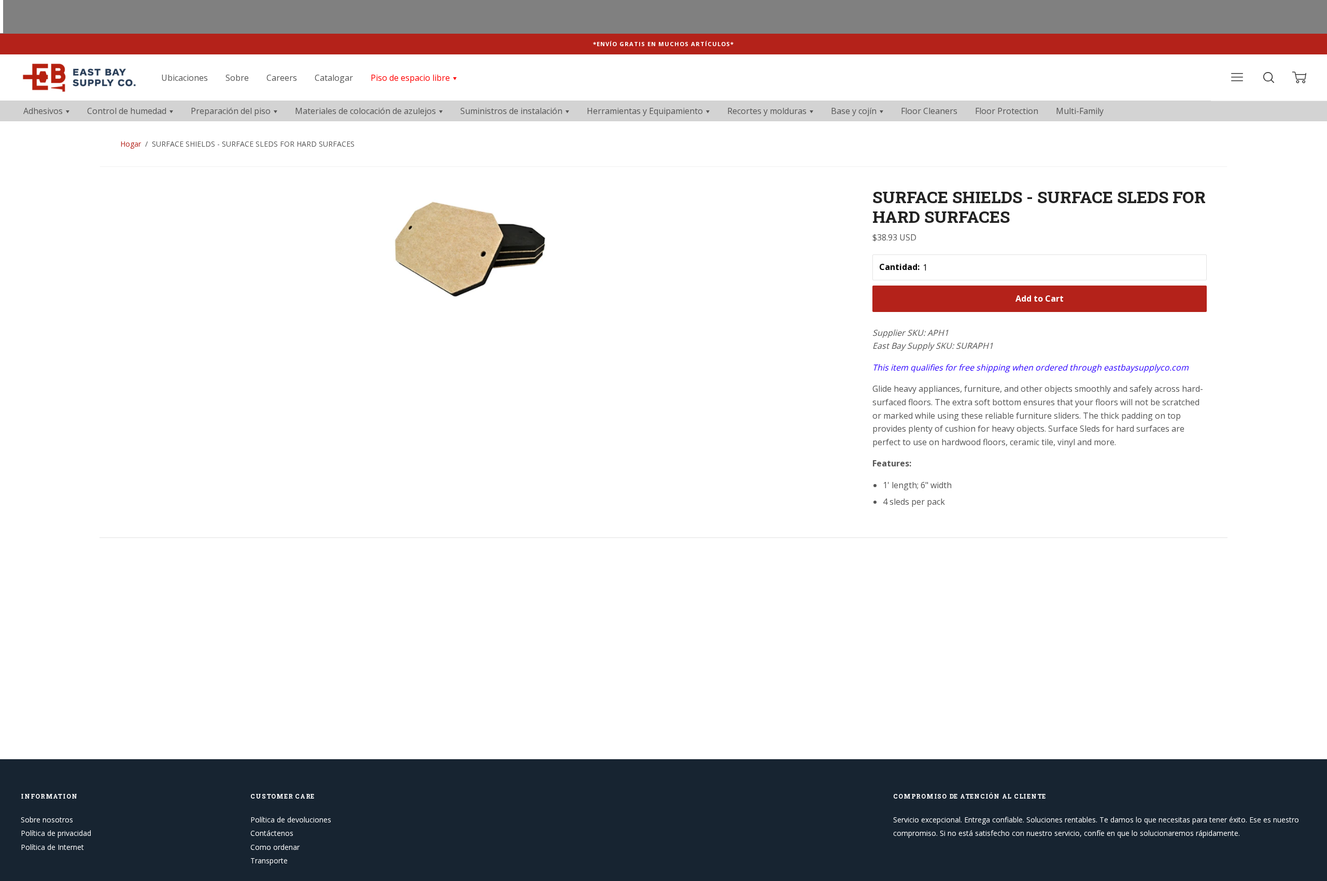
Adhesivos (44, 111)
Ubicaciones (184, 77)
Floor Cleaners (929, 111)
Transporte (269, 860)
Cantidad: (899, 267)
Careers (281, 77)
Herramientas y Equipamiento (646, 111)
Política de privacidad (56, 833)
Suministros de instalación (512, 111)
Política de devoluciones (290, 820)
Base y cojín (855, 111)
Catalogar (334, 77)
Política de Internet (52, 847)
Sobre (237, 77)
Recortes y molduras (768, 111)
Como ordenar (275, 847)
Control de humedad (127, 111)
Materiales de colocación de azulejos (366, 111)
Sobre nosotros (47, 820)
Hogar (130, 144)
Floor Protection (1006, 111)
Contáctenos (271, 833)
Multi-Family (1080, 111)
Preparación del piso (232, 111)
